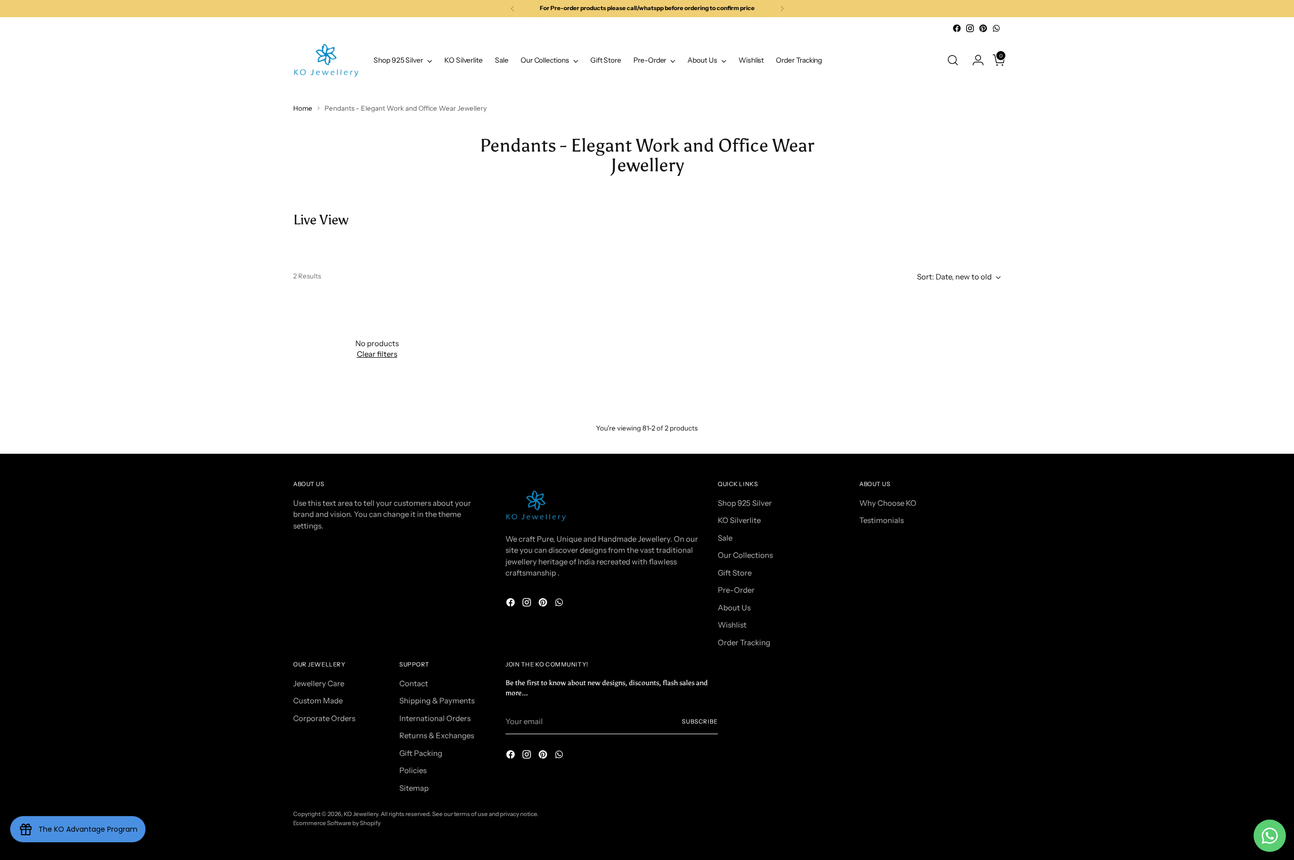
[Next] (782, 8)
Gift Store (735, 573)
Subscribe (700, 721)
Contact (413, 683)
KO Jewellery (361, 814)
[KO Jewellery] (326, 60)
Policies (413, 770)
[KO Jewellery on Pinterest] (983, 28)
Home (302, 108)
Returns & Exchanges (436, 735)
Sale (725, 538)
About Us (734, 607)
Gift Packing (420, 753)
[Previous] (512, 8)
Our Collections (745, 555)
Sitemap (414, 788)
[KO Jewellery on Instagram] (970, 28)
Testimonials (881, 520)
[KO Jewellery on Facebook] (956, 28)
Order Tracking (744, 642)
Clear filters (377, 354)
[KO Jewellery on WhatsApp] (996, 28)
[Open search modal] (953, 60)
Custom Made (318, 700)
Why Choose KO (887, 503)
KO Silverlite (739, 520)
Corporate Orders (324, 718)
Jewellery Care (318, 683)
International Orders (435, 718)
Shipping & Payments (437, 700)
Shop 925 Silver (745, 503)
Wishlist (732, 625)
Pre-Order (736, 590)
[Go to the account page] (974, 60)
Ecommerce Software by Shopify (337, 823)
